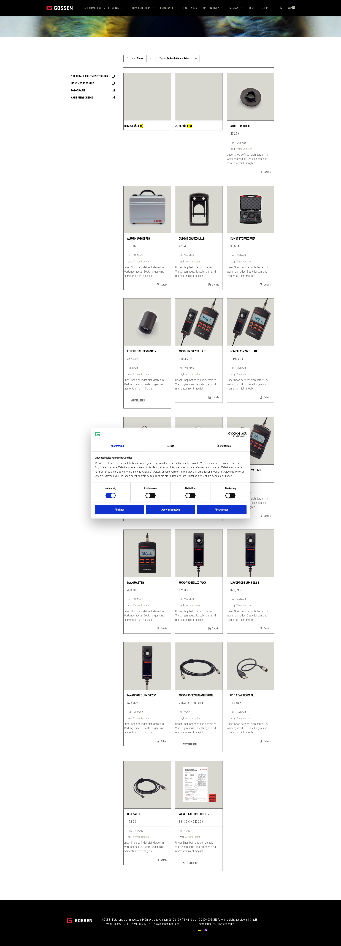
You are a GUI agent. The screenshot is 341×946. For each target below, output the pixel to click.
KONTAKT (234, 8)
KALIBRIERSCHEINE (82, 97)
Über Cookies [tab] (224, 446)
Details (267, 172)
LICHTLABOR (190, 8)
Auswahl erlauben (170, 509)
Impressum (204, 924)
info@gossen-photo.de (166, 924)
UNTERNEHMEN (211, 8)
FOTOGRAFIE (167, 8)
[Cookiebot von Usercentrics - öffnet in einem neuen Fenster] (231, 434)
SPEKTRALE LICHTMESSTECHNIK (102, 8)
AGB (215, 924)
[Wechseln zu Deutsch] (199, 930)
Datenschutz (226, 924)
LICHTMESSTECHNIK (139, 8)
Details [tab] (170, 446)
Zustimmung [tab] (117, 446)
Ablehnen (119, 509)
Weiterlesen (138, 400)
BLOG (252, 8)
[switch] (150, 495)
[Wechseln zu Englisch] (206, 930)
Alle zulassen (221, 509)
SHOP (265, 8)
